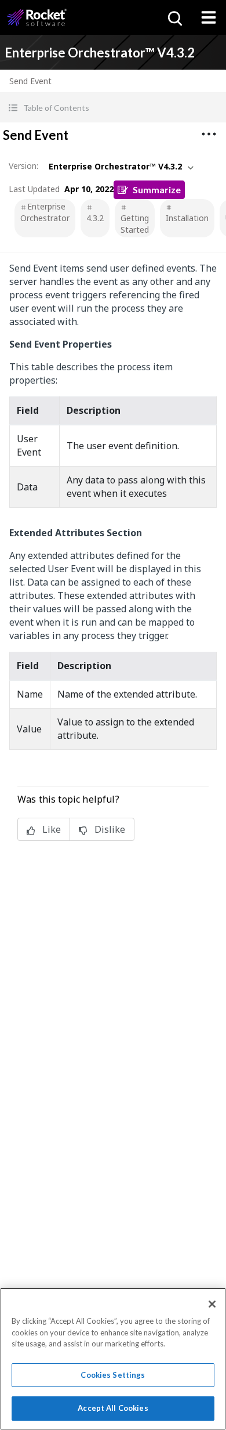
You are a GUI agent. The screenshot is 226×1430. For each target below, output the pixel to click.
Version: (23, 165)
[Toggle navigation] (208, 17)
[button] (113, 107)
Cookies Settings (113, 1375)
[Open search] (173, 17)
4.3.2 (95, 217)
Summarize (157, 189)
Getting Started (135, 223)
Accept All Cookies (113, 1408)
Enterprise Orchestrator (45, 212)
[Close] (212, 1304)
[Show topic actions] (208, 134)
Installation (187, 217)
